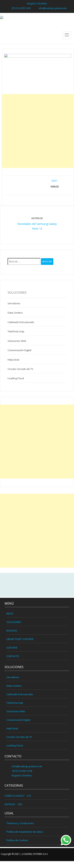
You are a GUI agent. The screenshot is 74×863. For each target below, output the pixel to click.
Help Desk (13, 359)
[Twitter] (37, 585)
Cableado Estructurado (21, 322)
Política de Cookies (17, 840)
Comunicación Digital (19, 350)
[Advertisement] (37, 131)
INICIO (9, 613)
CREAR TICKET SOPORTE (20, 639)
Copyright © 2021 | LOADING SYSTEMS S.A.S (24, 854)
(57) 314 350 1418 (21, 8)
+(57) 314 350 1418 (21, 771)
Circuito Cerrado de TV (20, 369)
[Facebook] (29, 585)
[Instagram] (45, 585)
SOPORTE (11, 647)
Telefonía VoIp (16, 331)
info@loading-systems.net (53, 8)
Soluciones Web (17, 341)
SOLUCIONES (13, 622)
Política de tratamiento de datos (24, 831)
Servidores (14, 303)
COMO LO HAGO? (14, 795)
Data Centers (15, 312)
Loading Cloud (16, 378)
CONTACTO (12, 656)
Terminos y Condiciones (20, 823)
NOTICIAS (11, 630)
